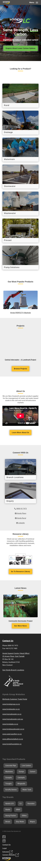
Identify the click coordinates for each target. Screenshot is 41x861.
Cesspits (8, 778)
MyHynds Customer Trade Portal (14, 699)
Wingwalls (21, 784)
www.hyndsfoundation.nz (11, 744)
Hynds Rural (21, 518)
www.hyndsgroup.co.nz (11, 704)
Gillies (24, 816)
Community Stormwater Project (20, 621)
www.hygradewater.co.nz (11, 714)
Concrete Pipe (10, 766)
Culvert (32, 772)
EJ (21, 804)
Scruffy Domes (11, 790)
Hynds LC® (9, 804)
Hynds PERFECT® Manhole (20, 313)
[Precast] (20, 231)
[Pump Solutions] (20, 258)
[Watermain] (20, 150)
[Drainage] (20, 123)
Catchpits (21, 778)
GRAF (18, 810)
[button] (33, 2)
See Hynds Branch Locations (13, 670)
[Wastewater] (20, 204)
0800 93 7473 (21, 509)
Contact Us (6, 845)
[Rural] (20, 96)
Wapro (32, 822)
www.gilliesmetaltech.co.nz (12, 739)
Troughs (8, 784)
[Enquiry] (20, 493)
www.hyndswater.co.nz (11, 709)
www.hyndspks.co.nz (10, 724)
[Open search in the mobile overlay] (20, 76)
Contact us (7, 640)
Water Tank (26, 790)
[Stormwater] (20, 177)
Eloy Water (20, 822)
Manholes (9, 772)
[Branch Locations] (20, 469)
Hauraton (30, 804)
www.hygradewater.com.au (12, 719)
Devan (7, 822)
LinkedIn (21, 523)
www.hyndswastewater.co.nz (13, 729)
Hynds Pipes (21, 513)
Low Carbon (26, 766)
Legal (4, 848)
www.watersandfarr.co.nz (12, 734)
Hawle (7, 810)
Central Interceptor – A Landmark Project (20, 360)
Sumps (21, 772)
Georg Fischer (10, 816)
